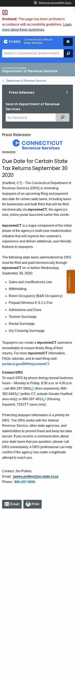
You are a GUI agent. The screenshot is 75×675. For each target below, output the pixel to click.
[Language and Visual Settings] (68, 42)
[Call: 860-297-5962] (32, 388)
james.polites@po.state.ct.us (36, 476)
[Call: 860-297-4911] (44, 399)
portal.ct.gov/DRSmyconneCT (25, 364)
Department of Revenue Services (26, 80)
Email (14, 504)
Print (35, 504)
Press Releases (21, 92)
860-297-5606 (24, 482)
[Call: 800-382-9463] (18, 394)
